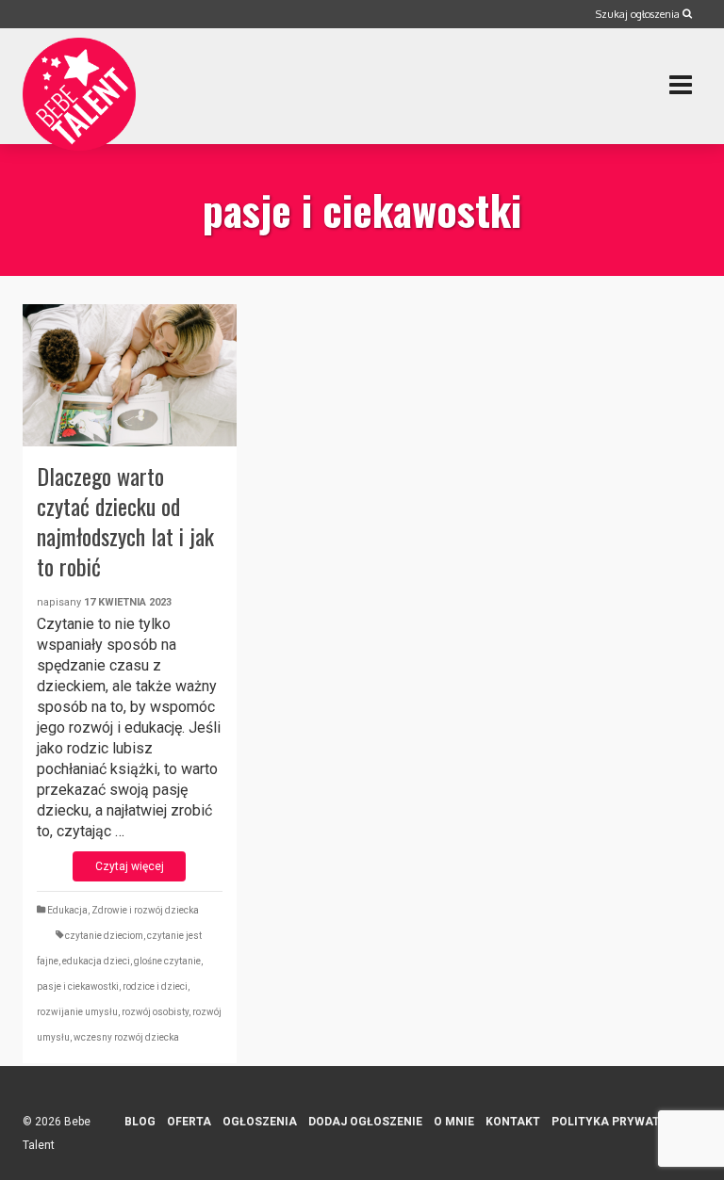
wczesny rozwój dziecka (126, 1037)
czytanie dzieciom (104, 935)
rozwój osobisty (155, 1012)
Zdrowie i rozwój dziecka (145, 910)
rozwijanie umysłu (77, 1012)
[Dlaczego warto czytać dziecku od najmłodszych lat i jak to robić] (130, 375)
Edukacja (67, 910)
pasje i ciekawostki (78, 986)
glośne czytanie (167, 961)
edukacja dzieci (96, 961)
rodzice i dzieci (155, 986)
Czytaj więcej (129, 866)
